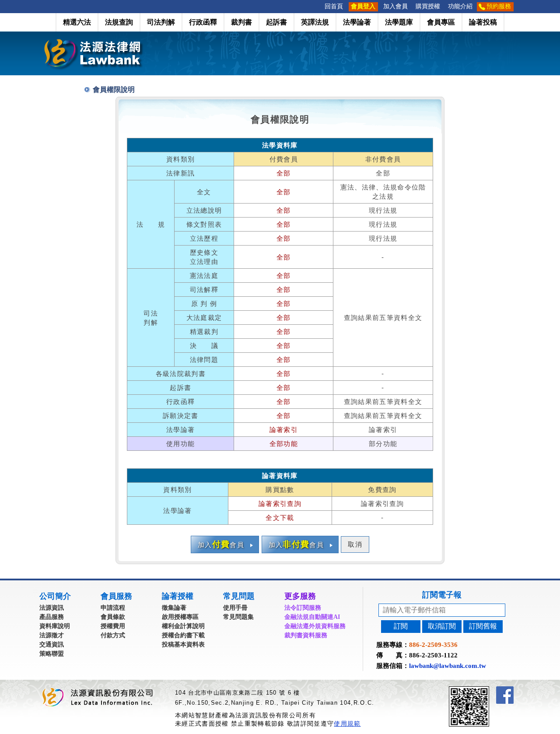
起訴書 (276, 22)
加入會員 (395, 6)
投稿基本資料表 (183, 644)
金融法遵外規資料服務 (315, 626)
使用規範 (347, 723)
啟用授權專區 (180, 617)
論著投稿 (483, 22)
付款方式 (113, 635)
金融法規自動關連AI (312, 617)
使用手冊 (235, 607)
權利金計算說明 (183, 626)
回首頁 (334, 6)
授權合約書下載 (183, 635)
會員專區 (441, 22)
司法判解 (161, 22)
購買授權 (428, 6)
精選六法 (77, 22)
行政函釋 (203, 22)
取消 (355, 544)
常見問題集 (238, 617)
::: (318, 6)
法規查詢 (119, 22)
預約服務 (498, 6)
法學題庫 (399, 22)
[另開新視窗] (485, 690)
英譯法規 (315, 22)
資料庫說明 (54, 626)
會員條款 (113, 617)
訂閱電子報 (442, 594)
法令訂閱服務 (302, 607)
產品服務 (51, 617)
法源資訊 (51, 607)
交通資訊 (51, 644)
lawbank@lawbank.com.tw (447, 665)
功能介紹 (460, 6)
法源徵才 (51, 635)
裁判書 (241, 22)
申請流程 (113, 607)
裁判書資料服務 (305, 635)
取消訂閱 (442, 626)
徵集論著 (174, 607)
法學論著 (357, 22)
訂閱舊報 (483, 626)
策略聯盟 (51, 653)
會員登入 (363, 6)
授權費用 (113, 626)
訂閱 (401, 626)
